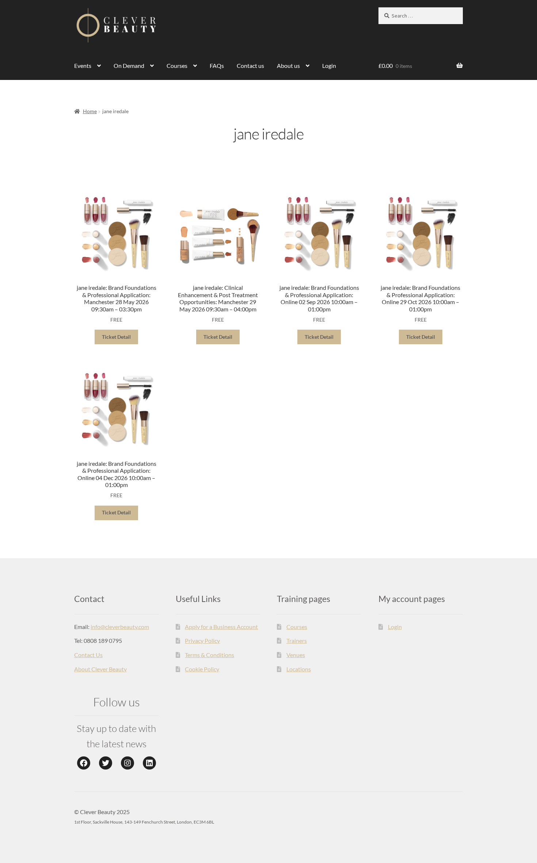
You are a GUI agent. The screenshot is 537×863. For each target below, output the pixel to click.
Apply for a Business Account (221, 626)
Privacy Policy (202, 640)
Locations (298, 669)
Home (90, 111)
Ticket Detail (116, 337)
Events (82, 65)
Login (329, 65)
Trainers (296, 640)
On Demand (129, 65)
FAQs (217, 65)
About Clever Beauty (100, 669)
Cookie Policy (202, 669)
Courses (177, 65)
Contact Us (88, 654)
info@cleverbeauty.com (120, 626)
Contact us (250, 65)
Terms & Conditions (209, 654)
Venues (295, 654)
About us (288, 65)
